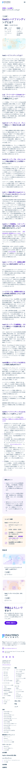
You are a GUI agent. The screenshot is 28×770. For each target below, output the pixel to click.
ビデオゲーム (6, 678)
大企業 (5, 703)
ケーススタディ (19, 698)
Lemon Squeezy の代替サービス (10, 723)
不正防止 (17, 683)
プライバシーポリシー (6, 664)
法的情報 (4, 764)
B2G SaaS (6, 675)
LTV (17, 538)
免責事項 (4, 767)
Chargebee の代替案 (8, 720)
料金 (16, 704)
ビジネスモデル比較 (20, 691)
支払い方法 (17, 701)
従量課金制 (6, 693)
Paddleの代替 (6, 713)
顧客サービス (18, 681)
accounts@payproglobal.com (11, 648)
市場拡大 (17, 680)
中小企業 (5, 701)
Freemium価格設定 (7, 688)
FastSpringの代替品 (7, 716)
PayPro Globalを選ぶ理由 (9, 755)
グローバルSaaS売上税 (20, 669)
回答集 (4, 8)
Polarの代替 (6, 732)
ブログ (17, 693)
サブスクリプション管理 (8, 685)
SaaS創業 (9, 8)
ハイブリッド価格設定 (8, 692)
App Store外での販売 (8, 680)
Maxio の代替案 (7, 721)
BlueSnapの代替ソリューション (10, 725)
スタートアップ (7, 700)
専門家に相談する (11, 623)
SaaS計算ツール (19, 696)
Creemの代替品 (7, 727)
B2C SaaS (6, 673)
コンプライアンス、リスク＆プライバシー (12, 760)
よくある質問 (6, 749)
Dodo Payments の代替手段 (9, 730)
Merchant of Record (20, 673)
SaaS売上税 (18, 695)
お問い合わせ (6, 746)
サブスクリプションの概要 (9, 741)
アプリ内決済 (18, 676)
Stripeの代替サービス (8, 711)
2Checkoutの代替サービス (9, 715)
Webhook (6, 738)
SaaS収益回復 (19, 674)
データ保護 (6, 761)
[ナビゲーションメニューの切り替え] (25, 2)
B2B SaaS (6, 672)
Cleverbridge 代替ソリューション (10, 718)
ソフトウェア (6, 677)
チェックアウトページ (8, 740)
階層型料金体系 (7, 690)
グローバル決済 (19, 671)
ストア (16, 706)
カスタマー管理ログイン (8, 748)
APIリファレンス (7, 736)
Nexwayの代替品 (7, 728)
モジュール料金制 (7, 695)
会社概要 (4, 752)
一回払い (5, 686)
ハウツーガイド (19, 689)
